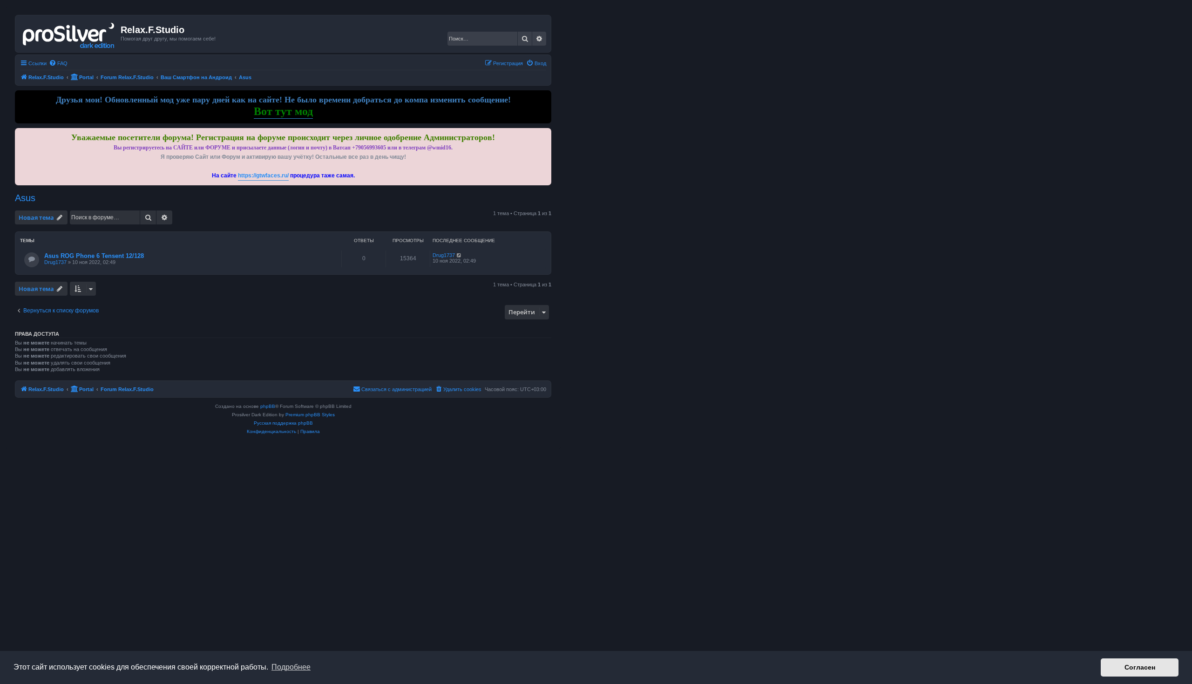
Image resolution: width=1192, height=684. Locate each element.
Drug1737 (55, 262)
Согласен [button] (1139, 667)
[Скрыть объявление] (545, 133)
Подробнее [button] (291, 667)
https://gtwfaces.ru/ (263, 175)
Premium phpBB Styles (310, 414)
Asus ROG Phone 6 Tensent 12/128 (94, 255)
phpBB (267, 406)
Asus (25, 198)
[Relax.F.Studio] (69, 33)
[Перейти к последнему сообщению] (459, 255)
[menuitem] (58, 63)
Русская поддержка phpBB (283, 423)
